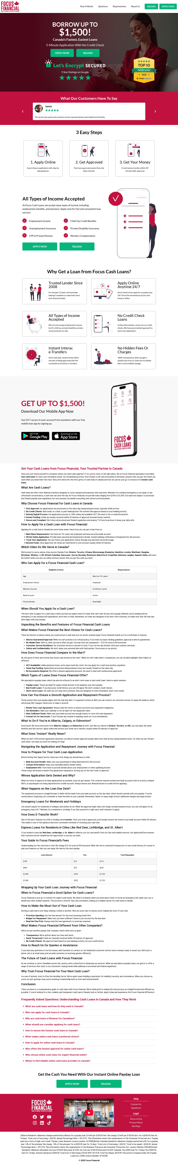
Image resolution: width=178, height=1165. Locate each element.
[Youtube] (49, 1117)
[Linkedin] (42, 1123)
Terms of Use (136, 1119)
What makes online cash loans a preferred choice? (52, 1036)
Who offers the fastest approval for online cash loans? (54, 1048)
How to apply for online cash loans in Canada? (50, 1042)
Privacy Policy (136, 1122)
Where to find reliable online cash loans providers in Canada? (57, 1060)
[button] (22, 111)
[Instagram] (35, 1123)
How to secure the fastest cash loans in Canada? (51, 1030)
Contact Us (136, 1104)
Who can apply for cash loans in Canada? (47, 1012)
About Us (135, 6)
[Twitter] (42, 1117)
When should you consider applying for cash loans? (52, 1024)
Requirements (119, 6)
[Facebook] (35, 1117)
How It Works (86, 6)
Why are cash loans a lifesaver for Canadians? (50, 1018)
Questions (103, 6)
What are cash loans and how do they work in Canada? (54, 1006)
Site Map (136, 1126)
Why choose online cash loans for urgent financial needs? (56, 1054)
